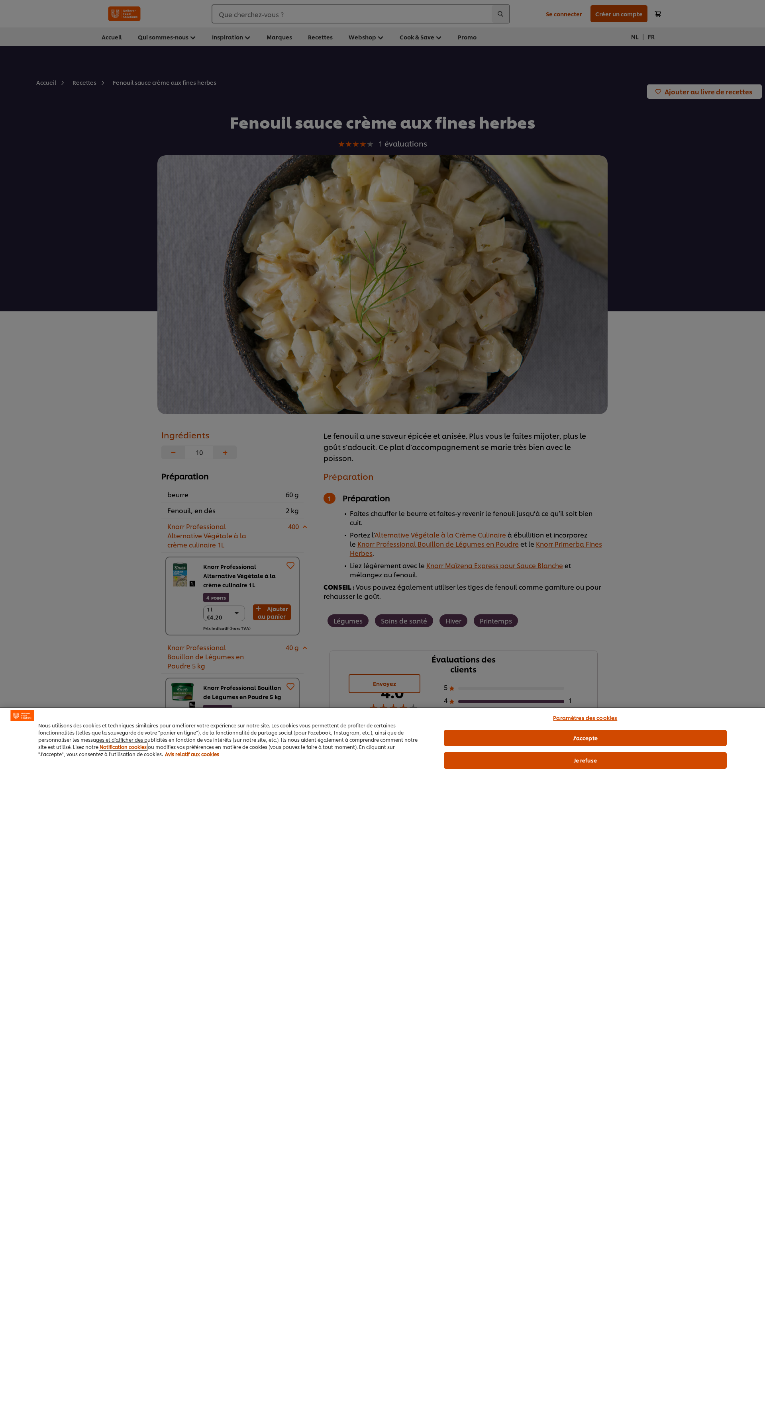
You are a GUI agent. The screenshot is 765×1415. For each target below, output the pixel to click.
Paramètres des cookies (585, 717)
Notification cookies (123, 746)
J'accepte (585, 737)
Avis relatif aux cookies (192, 753)
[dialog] (382, 1061)
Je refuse (585, 760)
